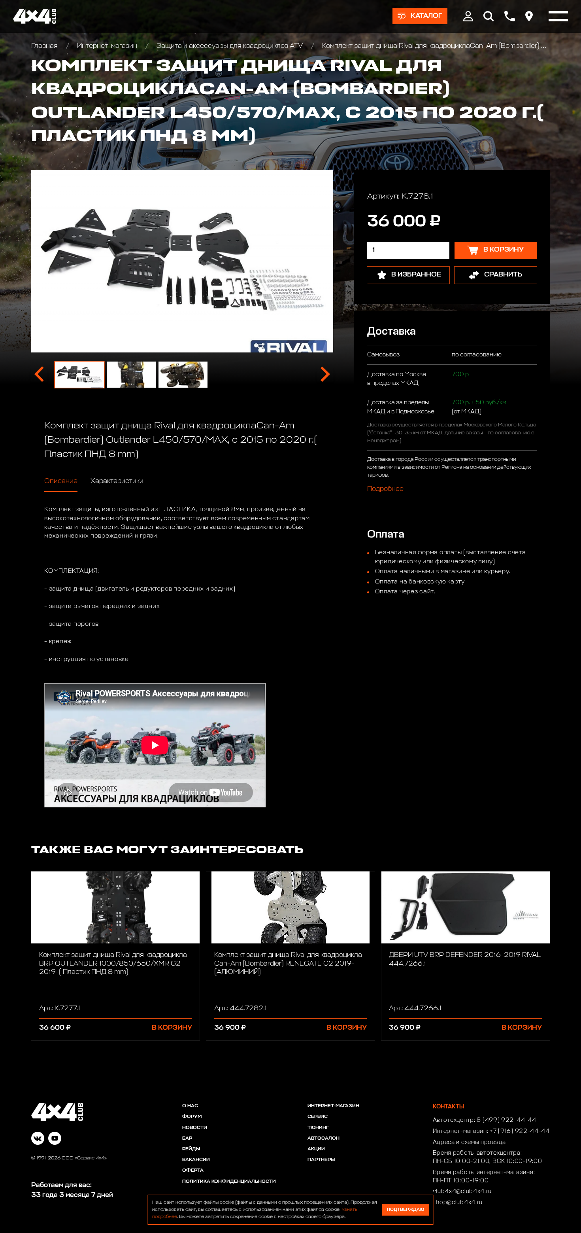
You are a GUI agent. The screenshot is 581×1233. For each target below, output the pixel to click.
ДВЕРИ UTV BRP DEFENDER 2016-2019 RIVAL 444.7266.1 (464, 959)
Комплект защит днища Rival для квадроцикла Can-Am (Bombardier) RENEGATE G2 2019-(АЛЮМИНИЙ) (288, 963)
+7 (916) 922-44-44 (520, 1131)
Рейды (191, 1149)
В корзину (172, 1028)
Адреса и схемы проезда (469, 1142)
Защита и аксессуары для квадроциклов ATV (229, 46)
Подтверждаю (405, 1209)
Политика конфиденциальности (229, 1181)
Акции (316, 1149)
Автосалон (323, 1138)
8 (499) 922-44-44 (506, 1120)
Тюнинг (318, 1127)
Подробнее (385, 489)
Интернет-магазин (107, 46)
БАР (187, 1138)
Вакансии (196, 1159)
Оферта (193, 1170)
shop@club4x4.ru (458, 1202)
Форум (192, 1116)
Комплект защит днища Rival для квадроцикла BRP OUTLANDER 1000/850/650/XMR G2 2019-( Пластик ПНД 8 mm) (113, 963)
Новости (194, 1127)
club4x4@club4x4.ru (462, 1191)
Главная (45, 46)
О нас (190, 1106)
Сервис (317, 1116)
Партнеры (321, 1159)
